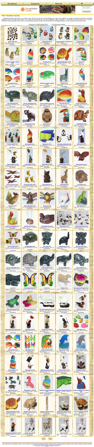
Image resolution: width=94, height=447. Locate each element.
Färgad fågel (62, 329)
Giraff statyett (63, 184)
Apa (11, 288)
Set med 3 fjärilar (11, 246)
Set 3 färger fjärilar (28, 184)
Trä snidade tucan (63, 123)
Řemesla (37, 443)
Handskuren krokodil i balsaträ (47, 83)
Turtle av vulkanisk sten (45, 103)
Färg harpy (45, 205)
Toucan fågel (27, 164)
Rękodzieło (80, 443)
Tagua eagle (27, 370)
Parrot (28, 61)
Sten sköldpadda (28, 267)
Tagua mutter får (62, 309)
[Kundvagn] (82, 4)
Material (58, 4)
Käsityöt (50, 443)
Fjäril (45, 288)
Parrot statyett (28, 144)
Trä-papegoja (28, 83)
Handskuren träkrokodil (45, 411)
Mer (43, 439)
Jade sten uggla (79, 246)
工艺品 (32, 443)
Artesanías (7, 443)
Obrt (34, 443)
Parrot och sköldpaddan (11, 226)
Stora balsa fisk (62, 103)
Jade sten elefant (62, 267)
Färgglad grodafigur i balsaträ (12, 61)
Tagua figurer (63, 226)
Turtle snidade (79, 267)
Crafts (3, 443)
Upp (50, 439)
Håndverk (76, 443)
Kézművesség (63, 443)
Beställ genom (32, 24)
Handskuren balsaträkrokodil (62, 390)
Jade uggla (45, 246)
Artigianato (68, 443)
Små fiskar (45, 61)
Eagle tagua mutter (45, 370)
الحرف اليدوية (24, 443)
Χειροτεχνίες (54, 443)
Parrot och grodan (80, 103)
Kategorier (35, 4)
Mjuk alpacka (45, 433)
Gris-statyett (80, 184)
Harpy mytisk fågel (28, 205)
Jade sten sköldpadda (28, 103)
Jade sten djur (11, 390)
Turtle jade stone (45, 267)
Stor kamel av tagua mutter (45, 309)
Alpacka (62, 83)
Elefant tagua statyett (62, 411)
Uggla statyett (45, 184)
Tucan (80, 61)
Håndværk (42, 443)
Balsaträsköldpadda (62, 61)
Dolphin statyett (62, 370)
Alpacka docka (28, 433)
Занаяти (28, 443)
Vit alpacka (62, 205)
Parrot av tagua (10, 144)
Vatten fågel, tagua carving (11, 329)
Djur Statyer (17, 15)
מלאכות (58, 443)
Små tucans (28, 41)
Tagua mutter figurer (80, 226)
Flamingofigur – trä (28, 390)
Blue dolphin (62, 349)
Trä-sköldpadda (80, 123)
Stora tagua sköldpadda (62, 144)
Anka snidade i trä (45, 226)
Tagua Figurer (11, 41)
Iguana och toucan (45, 349)
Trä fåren (62, 288)
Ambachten (46, 443)
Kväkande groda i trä (28, 411)
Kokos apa (45, 123)
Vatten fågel (28, 329)
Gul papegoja (45, 329)
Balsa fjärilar (28, 349)
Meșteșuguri (89, 443)
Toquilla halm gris (28, 226)
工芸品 (20, 443)
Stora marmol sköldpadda (79, 288)
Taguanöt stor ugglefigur (10, 433)
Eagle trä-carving (80, 164)
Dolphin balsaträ (79, 349)
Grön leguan (80, 205)
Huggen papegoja (80, 83)
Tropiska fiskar (80, 41)
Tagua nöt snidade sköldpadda (81, 411)
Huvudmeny (12, 4)
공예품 (72, 443)
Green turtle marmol (11, 309)
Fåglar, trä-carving (11, 184)
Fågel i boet (79, 309)
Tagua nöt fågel (10, 164)
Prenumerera (86, 11)
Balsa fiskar (79, 329)
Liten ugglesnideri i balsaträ (62, 41)
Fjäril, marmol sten (28, 309)
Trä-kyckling (11, 205)
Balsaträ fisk (45, 144)
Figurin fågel (45, 164)
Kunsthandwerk (15, 443)
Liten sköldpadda (11, 103)
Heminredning (10, 15)
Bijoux (11, 443)
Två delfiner (79, 370)
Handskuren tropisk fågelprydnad (47, 390)
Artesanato (85, 443)
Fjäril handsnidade (28, 288)
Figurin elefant (28, 123)
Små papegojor (45, 41)
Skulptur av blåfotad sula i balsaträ (81, 390)
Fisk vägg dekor (11, 83)
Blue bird (79, 144)
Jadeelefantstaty (62, 246)
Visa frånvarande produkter (58, 24)
